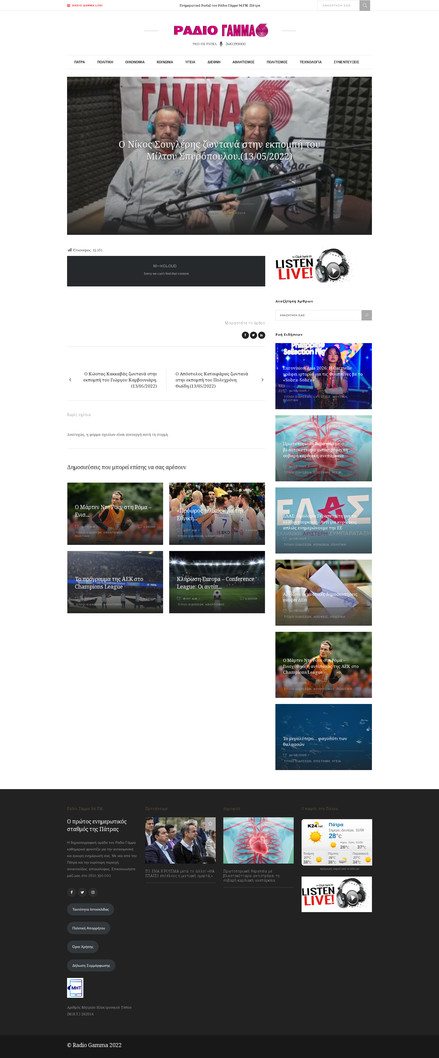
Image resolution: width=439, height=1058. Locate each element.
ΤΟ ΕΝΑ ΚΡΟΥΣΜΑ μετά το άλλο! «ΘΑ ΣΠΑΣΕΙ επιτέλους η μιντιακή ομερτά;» (180, 873)
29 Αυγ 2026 (88, 598)
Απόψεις (320, 617)
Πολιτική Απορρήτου (88, 928)
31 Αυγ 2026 (88, 526)
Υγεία (336, 472)
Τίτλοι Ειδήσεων (88, 532)
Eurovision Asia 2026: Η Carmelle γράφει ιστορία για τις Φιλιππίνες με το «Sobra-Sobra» (323, 374)
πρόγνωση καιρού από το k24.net (339, 869)
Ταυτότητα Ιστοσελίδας (90, 909)
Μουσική (340, 396)
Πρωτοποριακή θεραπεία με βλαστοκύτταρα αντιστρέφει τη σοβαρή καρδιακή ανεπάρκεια (315, 450)
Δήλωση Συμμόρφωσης (91, 965)
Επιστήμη (321, 472)
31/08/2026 (297, 390)
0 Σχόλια (238, 213)
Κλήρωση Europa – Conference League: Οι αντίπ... (215, 582)
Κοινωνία (321, 544)
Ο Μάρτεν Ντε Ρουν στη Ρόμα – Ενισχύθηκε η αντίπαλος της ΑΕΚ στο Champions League (321, 666)
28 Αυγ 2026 (190, 598)
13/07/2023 (159, 887)
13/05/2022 (208, 213)
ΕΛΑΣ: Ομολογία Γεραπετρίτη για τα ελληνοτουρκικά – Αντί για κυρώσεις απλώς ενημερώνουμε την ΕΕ (320, 522)
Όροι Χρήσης (82, 947)
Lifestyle (322, 396)
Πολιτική (82, 536)
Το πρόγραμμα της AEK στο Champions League (109, 582)
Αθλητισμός (113, 532)
